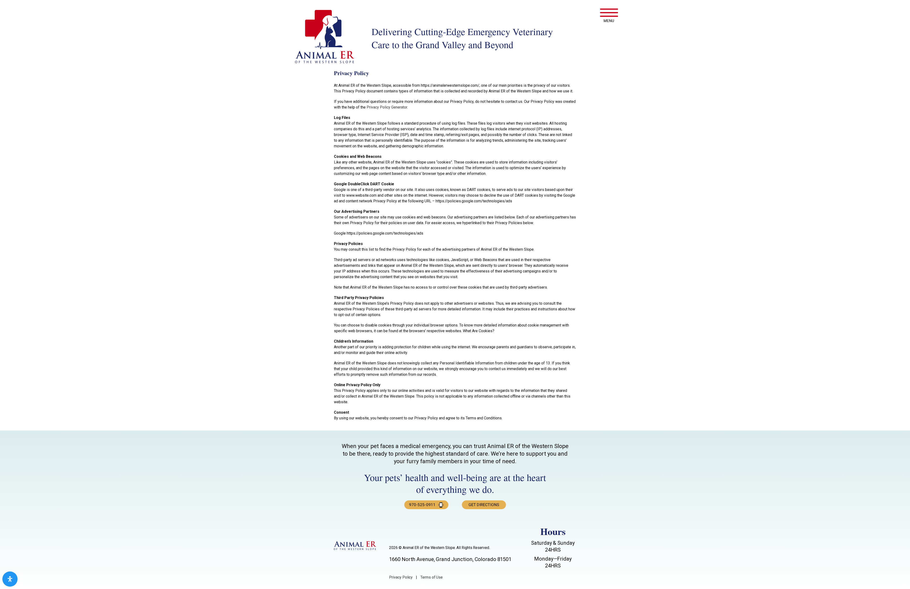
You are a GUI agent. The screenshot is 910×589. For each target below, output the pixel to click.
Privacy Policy (401, 577)
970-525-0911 (422, 504)
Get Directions (484, 504)
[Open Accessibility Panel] (10, 579)
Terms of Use (431, 577)
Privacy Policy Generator (387, 107)
